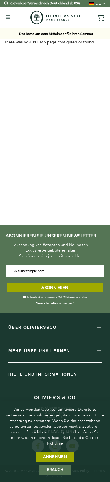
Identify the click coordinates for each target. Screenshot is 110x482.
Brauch (55, 469)
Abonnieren (54, 287)
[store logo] (55, 17)
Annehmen (55, 456)
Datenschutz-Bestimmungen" (55, 303)
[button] (96, 3)
